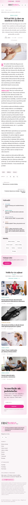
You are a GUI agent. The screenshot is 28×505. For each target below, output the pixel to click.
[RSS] (6, 437)
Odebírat (7, 263)
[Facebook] (2, 437)
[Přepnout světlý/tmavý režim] (25, 5)
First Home (3, 468)
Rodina (13, 247)
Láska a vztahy (18, 244)
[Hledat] (22, 5)
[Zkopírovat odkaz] (17, 176)
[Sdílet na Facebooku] (7, 176)
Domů (2, 10)
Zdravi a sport (8, 10)
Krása (18, 241)
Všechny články (13, 278)
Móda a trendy (11, 241)
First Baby (3, 466)
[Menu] (2, 5)
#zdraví (15, 172)
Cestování (20, 247)
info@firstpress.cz (8, 479)
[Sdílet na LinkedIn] (14, 176)
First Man (3, 464)
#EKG (3, 172)
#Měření (9, 172)
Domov (7, 247)
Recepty (14, 251)
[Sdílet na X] (10, 176)
